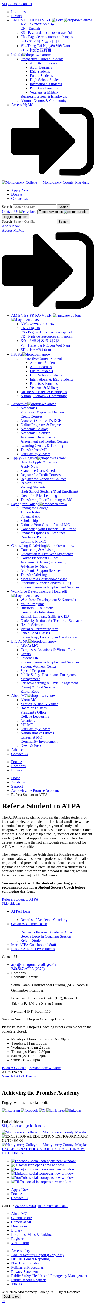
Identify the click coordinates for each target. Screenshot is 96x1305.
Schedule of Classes (35, 633)
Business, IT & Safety (37, 608)
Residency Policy (33, 537)
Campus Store (21, 1218)
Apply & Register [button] (24, 458)
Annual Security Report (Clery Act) (37, 1255)
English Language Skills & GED (45, 616)
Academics (29, 408)
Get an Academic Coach (29, 924)
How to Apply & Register (39, 462)
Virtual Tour (20, 1243)
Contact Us (19, 198)
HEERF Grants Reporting (30, 1259)
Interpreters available (53, 1206)
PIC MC (27, 725)
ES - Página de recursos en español (46, 32)
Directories (19, 1226)
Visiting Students (33, 487)
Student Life (30, 658)
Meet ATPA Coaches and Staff (33, 945)
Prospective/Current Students (42, 59)
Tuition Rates (30, 512)
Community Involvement (39, 741)
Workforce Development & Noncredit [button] (39, 591)
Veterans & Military (44, 92)
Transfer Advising (34, 575)
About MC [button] (19, 696)
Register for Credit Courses (41, 475)
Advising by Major (34, 566)
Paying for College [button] (25, 504)
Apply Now (20, 190)
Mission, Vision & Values (39, 704)
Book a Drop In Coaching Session (46, 936)
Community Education (37, 612)
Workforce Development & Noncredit (48, 600)
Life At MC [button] (19, 641)
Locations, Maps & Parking (31, 1234)
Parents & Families (44, 88)
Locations (18, 12)
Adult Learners (41, 67)
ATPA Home (20, 911)
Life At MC (29, 646)
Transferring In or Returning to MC (46, 500)
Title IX (17, 1284)
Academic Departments (38, 437)
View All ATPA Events (19, 1076)
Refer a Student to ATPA (20, 899)
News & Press (31, 746)
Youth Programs (32, 604)
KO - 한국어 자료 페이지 (41, 41)
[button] (51, 20)
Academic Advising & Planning (44, 562)
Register (17, 1239)
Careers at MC (31, 737)
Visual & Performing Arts (39, 629)
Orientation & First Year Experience (47, 554)
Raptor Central (31, 483)
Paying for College (34, 508)
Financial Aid (30, 516)
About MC (29, 700)
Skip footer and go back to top (24, 1126)
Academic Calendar (35, 433)
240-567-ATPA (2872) (28, 969)
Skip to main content (17, 4)
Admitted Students (43, 63)
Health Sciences (32, 625)
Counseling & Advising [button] (28, 546)
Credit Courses (31, 416)
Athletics (17, 750)
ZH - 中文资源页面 (36, 50)
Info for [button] (16, 55)
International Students (46, 84)
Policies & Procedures (27, 1267)
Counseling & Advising (38, 550)
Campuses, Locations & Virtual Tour (48, 650)
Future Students (41, 76)
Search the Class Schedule (40, 471)
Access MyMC (22, 105)
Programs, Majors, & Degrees (42, 412)
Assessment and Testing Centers (44, 441)
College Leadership (35, 716)
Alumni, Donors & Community (44, 101)
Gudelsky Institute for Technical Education (52, 621)
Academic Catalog (34, 429)
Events (26, 654)
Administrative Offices (37, 733)
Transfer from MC (34, 450)
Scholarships (30, 521)
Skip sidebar (11, 903)
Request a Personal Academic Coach (48, 932)
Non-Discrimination (26, 1263)
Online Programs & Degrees (41, 425)
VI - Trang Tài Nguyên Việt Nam (45, 46)
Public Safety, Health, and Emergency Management (49, 1276)
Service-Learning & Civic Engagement (49, 683)
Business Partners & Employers (44, 96)
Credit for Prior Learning (39, 496)
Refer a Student (32, 940)
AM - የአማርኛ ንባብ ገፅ (37, 24)
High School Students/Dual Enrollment (49, 491)
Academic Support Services (41, 571)
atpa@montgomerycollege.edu (33, 965)
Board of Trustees (34, 708)
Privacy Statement (24, 1272)
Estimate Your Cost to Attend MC (45, 525)
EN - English (30, 28)
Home (15, 778)
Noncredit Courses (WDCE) (41, 420)
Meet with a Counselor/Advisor (44, 579)
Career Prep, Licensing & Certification (49, 637)
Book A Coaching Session (31, 1068)
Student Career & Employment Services (50, 587)
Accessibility (20, 1251)
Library (16, 16)
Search (7, 207)
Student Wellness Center (38, 666)
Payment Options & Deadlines (43, 533)
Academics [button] (19, 404)
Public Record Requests (28, 1280)
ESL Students (40, 71)
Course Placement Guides (39, 558)
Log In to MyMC (33, 541)
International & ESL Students (51, 379)
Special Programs (33, 671)
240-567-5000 (25, 1206)
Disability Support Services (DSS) (46, 583)
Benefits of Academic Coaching (44, 920)
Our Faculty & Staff (35, 454)
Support (17, 786)
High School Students (46, 80)
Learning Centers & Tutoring (42, 446)
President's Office (33, 712)
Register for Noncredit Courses (43, 479)
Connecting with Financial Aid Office (48, 529)
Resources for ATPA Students (33, 949)
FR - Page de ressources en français (47, 37)
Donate (16, 194)
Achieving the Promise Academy (35, 790)
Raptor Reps (30, 691)
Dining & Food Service (38, 687)
